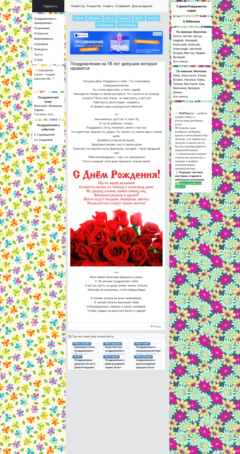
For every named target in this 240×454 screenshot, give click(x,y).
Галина (178, 84)
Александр (180, 48)
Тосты (38, 54)
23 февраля (122, 6)
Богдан (178, 53)
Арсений (196, 48)
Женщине (55, 105)
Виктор (189, 53)
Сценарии (41, 44)
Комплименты (43, 38)
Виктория (191, 84)
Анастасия (188, 75)
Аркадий (191, 40)
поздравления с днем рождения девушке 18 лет (145, 363)
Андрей (178, 40)
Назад (157, 326)
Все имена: (180, 61)
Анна (176, 75)
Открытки (41, 33)
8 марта (108, 6)
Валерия (194, 88)
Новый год (78, 6)
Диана (177, 92)
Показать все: (43, 114)
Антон (177, 36)
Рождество (94, 6)
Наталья (190, 79)
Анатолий (179, 44)
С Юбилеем (191, 21)
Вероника (179, 88)
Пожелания (42, 28)
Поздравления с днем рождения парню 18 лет (115, 363)
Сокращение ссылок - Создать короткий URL (44, 74)
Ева (201, 84)
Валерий (179, 57)
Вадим (200, 53)
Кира (200, 79)
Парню (38, 110)
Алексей (194, 44)
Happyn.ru (50, 6)
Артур (197, 36)
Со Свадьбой (43, 140)
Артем (187, 36)
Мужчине (40, 105)
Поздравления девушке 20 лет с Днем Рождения (85, 363)
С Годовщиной (44, 134)
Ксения (178, 79)
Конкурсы (41, 49)
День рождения (142, 6)
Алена (202, 75)
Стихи (38, 59)
